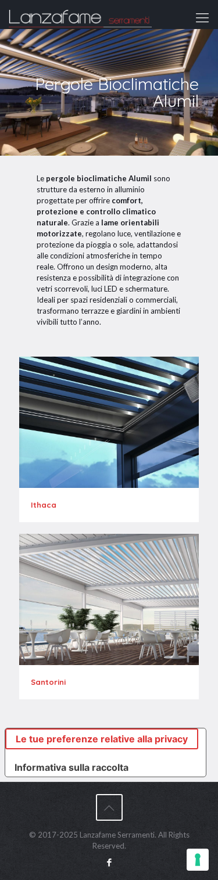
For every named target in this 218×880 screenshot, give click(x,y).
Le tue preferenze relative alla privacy (102, 739)
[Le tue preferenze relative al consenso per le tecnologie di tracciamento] (198, 860)
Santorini (48, 682)
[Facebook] (109, 862)
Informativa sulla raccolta (71, 767)
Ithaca (43, 504)
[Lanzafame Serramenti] (80, 14)
